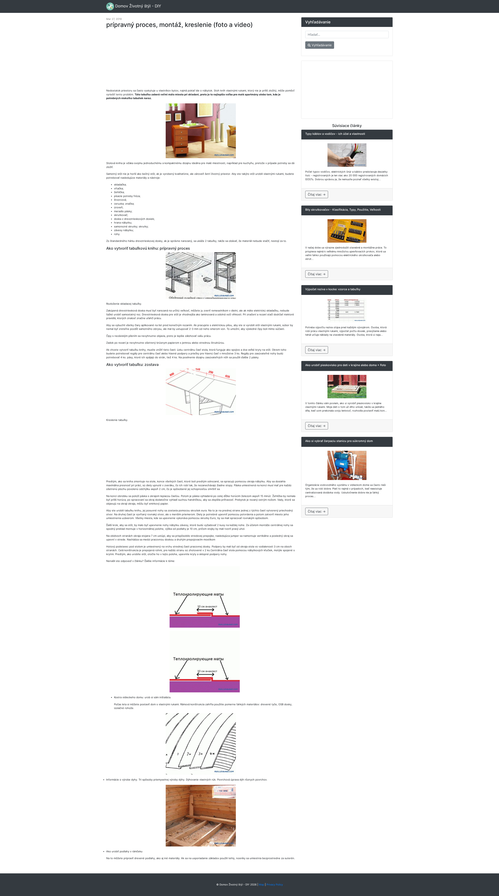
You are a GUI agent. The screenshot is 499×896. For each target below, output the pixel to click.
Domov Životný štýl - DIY (137, 6)
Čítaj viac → (317, 194)
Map (261, 884)
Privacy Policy (274, 884)
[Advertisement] (201, 60)
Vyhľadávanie (321, 45)
